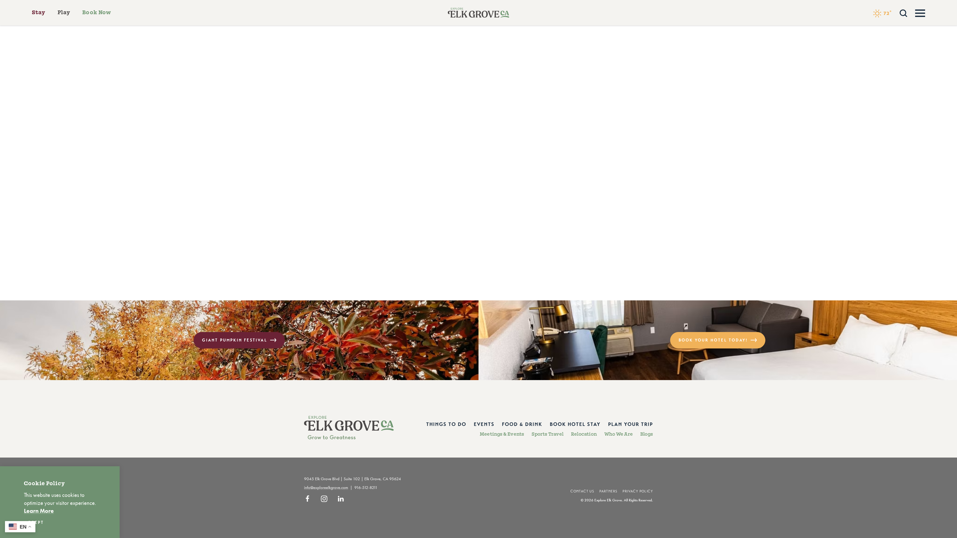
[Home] (478, 13)
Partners (608, 491)
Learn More (39, 511)
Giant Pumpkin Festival (234, 340)
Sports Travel (547, 434)
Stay (39, 12)
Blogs (646, 434)
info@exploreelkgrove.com (326, 487)
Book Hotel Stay (575, 424)
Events (484, 424)
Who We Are (618, 434)
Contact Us (582, 491)
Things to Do (446, 424)
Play (64, 12)
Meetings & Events (502, 434)
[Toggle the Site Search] (903, 12)
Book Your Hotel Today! (713, 340)
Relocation (584, 434)
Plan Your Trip (630, 424)
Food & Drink (522, 424)
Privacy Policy (638, 491)
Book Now (96, 12)
